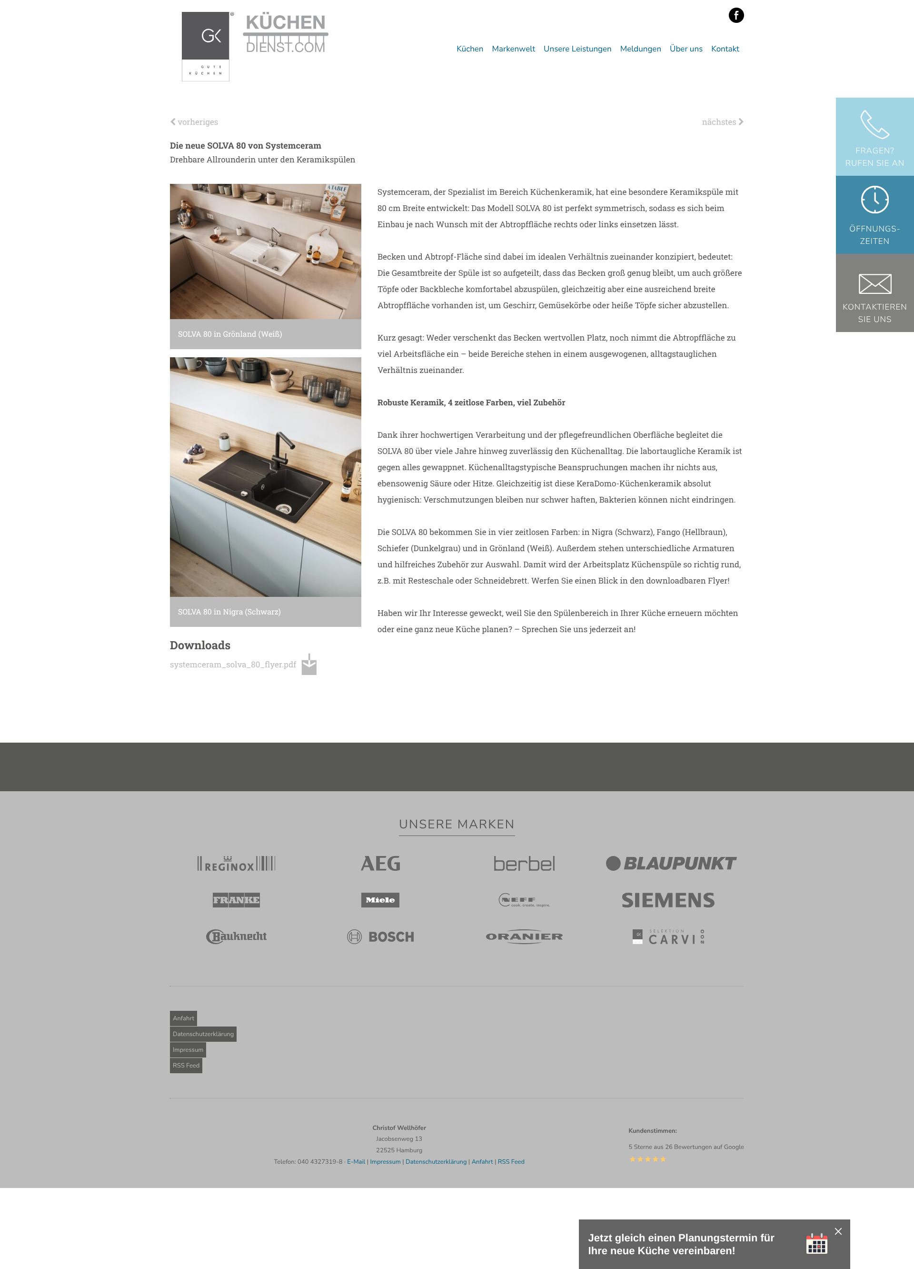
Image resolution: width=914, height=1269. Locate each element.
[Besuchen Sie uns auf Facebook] (736, 16)
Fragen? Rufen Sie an (875, 157)
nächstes (720, 121)
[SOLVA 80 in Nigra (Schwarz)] (265, 476)
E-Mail (356, 1162)
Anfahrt (183, 1018)
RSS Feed (186, 1065)
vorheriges (197, 121)
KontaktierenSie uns (875, 313)
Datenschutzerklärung (203, 1034)
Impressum (188, 1050)
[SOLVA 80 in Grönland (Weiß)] (265, 251)
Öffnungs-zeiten (874, 235)
